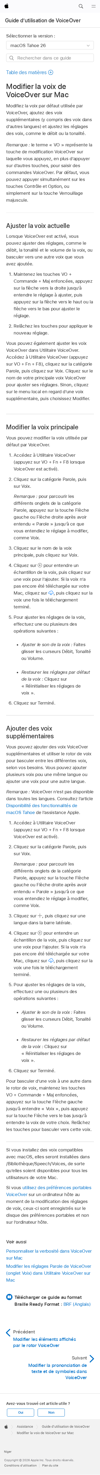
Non (51, 1412)
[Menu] (93, 6)
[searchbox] (50, 58)
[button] (80, 6)
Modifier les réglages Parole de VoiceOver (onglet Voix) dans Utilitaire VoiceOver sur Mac (48, 1273)
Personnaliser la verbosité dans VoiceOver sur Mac (48, 1254)
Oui (20, 1412)
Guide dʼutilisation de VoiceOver (43, 20)
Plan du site (50, 1465)
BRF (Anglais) (76, 1304)
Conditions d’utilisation (20, 1465)
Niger (7, 1451)
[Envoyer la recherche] (12, 58)
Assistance (25, 1427)
